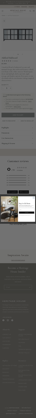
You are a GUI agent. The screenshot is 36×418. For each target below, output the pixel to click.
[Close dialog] (34, 198)
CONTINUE (26, 212)
